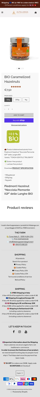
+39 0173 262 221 (21, 244)
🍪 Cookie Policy (20, 268)
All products (20, 258)
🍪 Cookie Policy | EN (20, 274)
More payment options (19, 125)
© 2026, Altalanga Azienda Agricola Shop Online (19, 389)
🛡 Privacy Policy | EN (20, 271)
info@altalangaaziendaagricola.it (21, 242)
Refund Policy (20, 280)
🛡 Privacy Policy (20, 264)
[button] (17, 68)
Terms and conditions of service (20, 277)
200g (17, 100)
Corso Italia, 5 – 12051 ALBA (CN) (21, 236)
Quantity (7, 105)
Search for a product (20, 261)
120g (8, 100)
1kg (26, 100)
